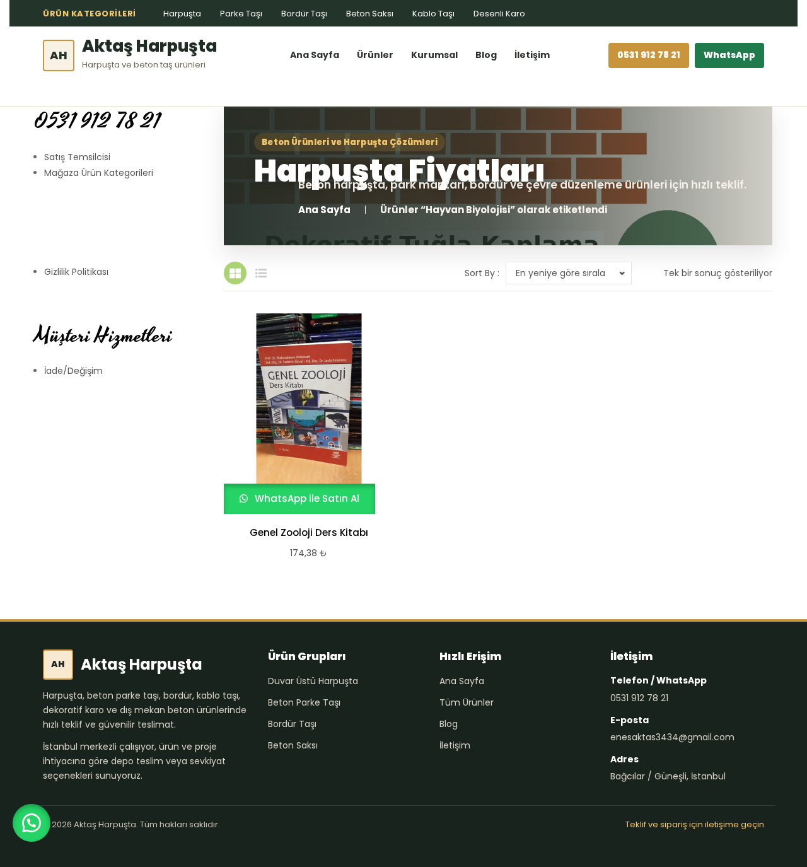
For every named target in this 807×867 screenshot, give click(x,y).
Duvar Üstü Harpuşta (313, 681)
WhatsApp (729, 55)
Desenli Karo (499, 14)
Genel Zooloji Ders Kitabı (309, 533)
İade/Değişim (73, 370)
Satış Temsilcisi (77, 157)
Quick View (303, 413)
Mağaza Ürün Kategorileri (98, 172)
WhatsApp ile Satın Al (305, 498)
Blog (486, 55)
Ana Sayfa (314, 55)
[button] (31, 823)
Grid (235, 273)
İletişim (532, 55)
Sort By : (482, 273)
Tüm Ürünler (466, 702)
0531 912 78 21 (648, 55)
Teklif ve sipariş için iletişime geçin (694, 824)
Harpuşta (182, 14)
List (261, 273)
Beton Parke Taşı (304, 702)
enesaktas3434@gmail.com (672, 737)
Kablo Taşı (433, 14)
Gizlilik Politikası (76, 271)
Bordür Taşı (304, 14)
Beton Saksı (369, 14)
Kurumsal (434, 55)
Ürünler (375, 55)
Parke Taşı (241, 14)
